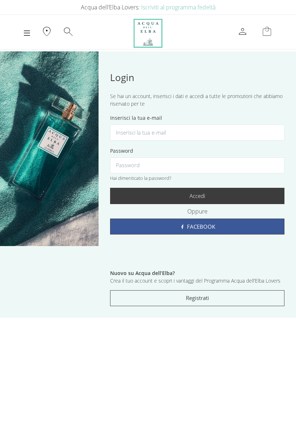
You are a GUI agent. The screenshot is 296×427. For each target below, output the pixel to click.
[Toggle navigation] (26, 33)
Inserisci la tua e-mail (136, 117)
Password (121, 150)
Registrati (197, 297)
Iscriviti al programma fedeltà (178, 7)
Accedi (197, 195)
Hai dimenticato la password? (140, 178)
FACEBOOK (200, 226)
